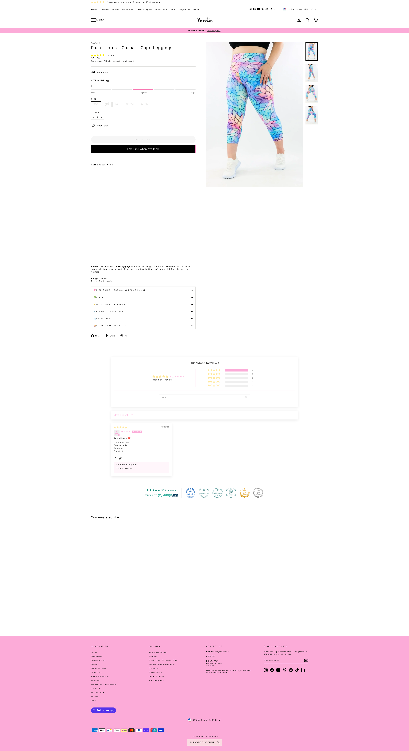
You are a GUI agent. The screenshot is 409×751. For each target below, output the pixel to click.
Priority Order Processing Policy (164, 660)
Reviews (95, 9)
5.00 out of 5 (177, 376)
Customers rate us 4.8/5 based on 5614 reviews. (134, 2)
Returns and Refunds (158, 652)
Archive (94, 696)
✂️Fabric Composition (109, 312)
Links (93, 700)
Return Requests (98, 668)
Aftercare (95, 680)
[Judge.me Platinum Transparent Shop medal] (217, 493)
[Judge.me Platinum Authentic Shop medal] (204, 493)
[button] (98, 55)
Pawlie (95, 43)
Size (94, 99)
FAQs (173, 9)
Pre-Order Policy (156, 680)
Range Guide (184, 9)
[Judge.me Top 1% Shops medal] (244, 493)
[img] (120, 427)
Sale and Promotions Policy (161, 664)
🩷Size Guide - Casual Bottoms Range (120, 290)
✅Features (101, 297)
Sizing (196, 9)
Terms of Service (156, 676)
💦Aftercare (102, 319)
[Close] (218, 742)
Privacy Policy (155, 672)
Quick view (118, 605)
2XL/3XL (130, 104)
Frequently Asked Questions (104, 684)
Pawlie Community (110, 9)
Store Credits (161, 9)
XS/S (96, 104)
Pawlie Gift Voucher (100, 676)
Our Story (95, 688)
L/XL (117, 104)
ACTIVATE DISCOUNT (202, 742)
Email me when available (143, 149)
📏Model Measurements (109, 304)
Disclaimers (154, 668)
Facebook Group (98, 660)
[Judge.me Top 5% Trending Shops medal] (258, 493)
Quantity (97, 112)
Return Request (145, 9)
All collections (97, 692)
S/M (107, 104)
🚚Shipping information (110, 326)
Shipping (108, 61)
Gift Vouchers (128, 9)
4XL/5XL (145, 104)
